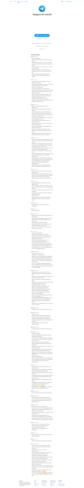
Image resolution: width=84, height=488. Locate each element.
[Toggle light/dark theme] (82, 1)
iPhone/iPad (44, 482)
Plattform (60, 480)
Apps (19, 1)
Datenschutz (36, 483)
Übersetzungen (61, 483)
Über (35, 480)
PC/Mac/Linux (52, 482)
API (22, 1)
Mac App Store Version (42, 38)
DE (63, 1)
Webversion (44, 485)
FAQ (15, 1)
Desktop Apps (52, 480)
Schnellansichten (62, 485)
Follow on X (69, 1)
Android (43, 483)
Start (11, 1)
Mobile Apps (44, 480)
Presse (35, 485)
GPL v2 (47, 43)
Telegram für (43, 35)
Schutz (26, 1)
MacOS (51, 483)
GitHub (43, 46)
